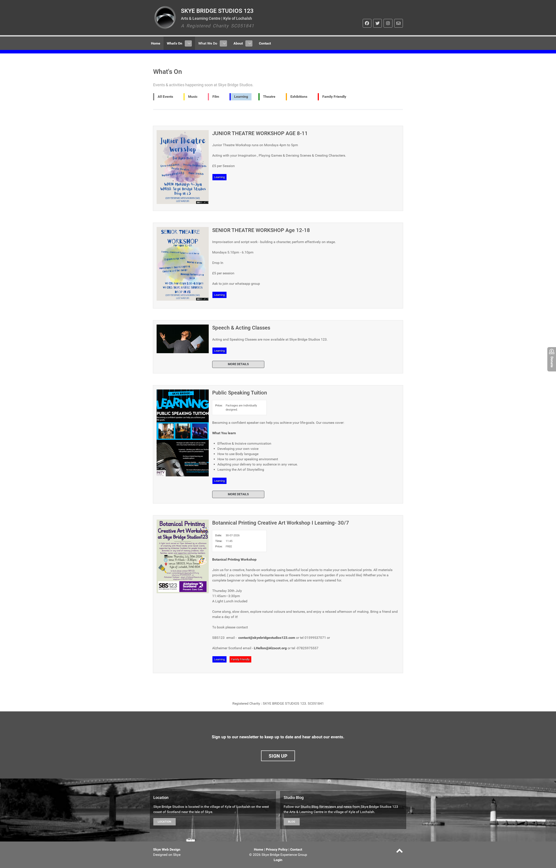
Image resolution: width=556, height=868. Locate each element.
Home (258, 849)
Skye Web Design (166, 849)
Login (278, 860)
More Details (238, 364)
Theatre (269, 96)
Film (215, 96)
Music (192, 96)
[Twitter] (377, 23)
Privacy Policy (277, 849)
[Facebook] (367, 23)
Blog (291, 821)
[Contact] (398, 23)
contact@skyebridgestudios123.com (266, 638)
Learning (241, 96)
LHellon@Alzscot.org (270, 648)
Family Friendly (334, 96)
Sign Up (278, 756)
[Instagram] (388, 23)
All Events (165, 96)
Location (164, 821)
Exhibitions (298, 96)
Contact (296, 849)
